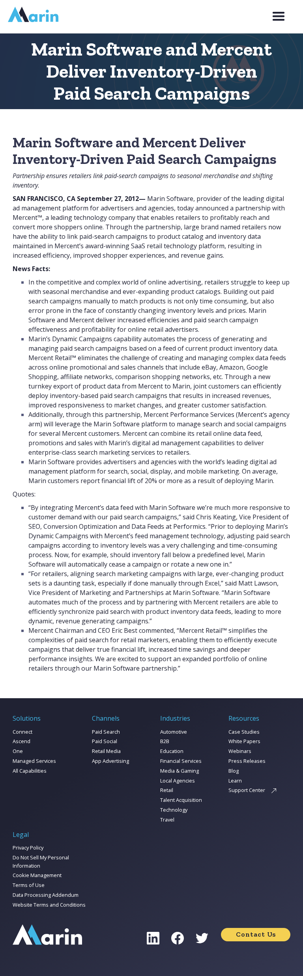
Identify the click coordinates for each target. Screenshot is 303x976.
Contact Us (256, 934)
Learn (235, 780)
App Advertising (110, 760)
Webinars (239, 751)
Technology (173, 809)
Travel (167, 819)
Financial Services (181, 760)
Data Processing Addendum (46, 894)
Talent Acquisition (181, 799)
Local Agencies (177, 780)
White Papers (244, 741)
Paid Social (104, 741)
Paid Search (106, 731)
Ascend (21, 741)
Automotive (173, 731)
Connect (22, 731)
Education (171, 751)
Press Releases (247, 760)
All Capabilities (30, 770)
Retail (166, 790)
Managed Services (34, 760)
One (18, 751)
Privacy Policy (28, 847)
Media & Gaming (179, 770)
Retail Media (106, 751)
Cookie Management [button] (37, 875)
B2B (164, 741)
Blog (233, 770)
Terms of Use (29, 885)
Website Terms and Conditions (49, 904)
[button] (278, 16)
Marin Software (170, 198)
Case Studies (244, 731)
